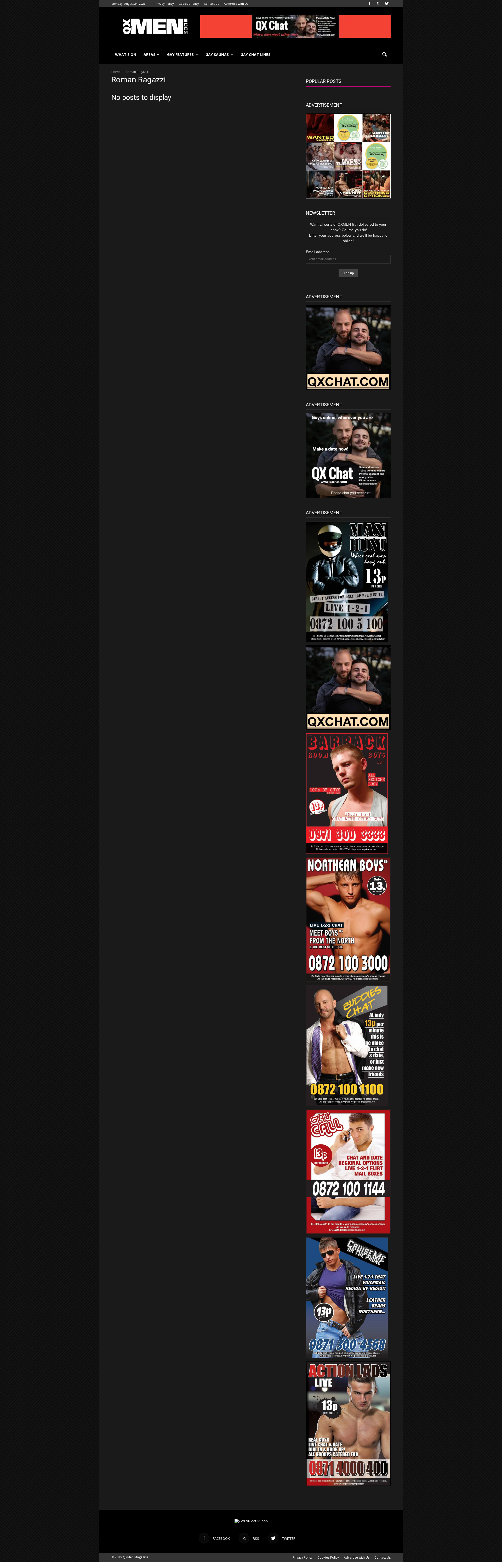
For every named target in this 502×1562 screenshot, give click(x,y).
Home (116, 72)
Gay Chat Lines (255, 54)
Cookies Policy (189, 3)
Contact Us (211, 3)
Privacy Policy (164, 3)
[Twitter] (387, 3)
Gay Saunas (217, 54)
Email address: (318, 252)
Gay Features (180, 54)
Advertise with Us (236, 3)
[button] (384, 54)
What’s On (125, 54)
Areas (149, 54)
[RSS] (378, 3)
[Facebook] (369, 3)
